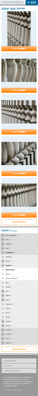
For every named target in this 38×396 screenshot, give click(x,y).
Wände (9, 321)
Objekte (10, 244)
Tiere (9, 338)
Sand (9, 313)
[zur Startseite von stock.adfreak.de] (12, 2)
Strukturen (5, 8)
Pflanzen (10, 343)
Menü (33, 2)
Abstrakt (10, 257)
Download (19, 49)
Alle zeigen (13, 231)
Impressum (8, 366)
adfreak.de (8, 386)
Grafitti (9, 287)
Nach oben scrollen (19, 222)
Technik (10, 330)
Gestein (12, 8)
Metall (9, 295)
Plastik (9, 308)
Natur (9, 240)
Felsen (9, 274)
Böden (10, 261)
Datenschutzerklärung (12, 371)
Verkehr (10, 334)
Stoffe (9, 317)
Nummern (10, 304)
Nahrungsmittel (12, 235)
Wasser (9, 326)
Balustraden (11, 270)
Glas (8, 283)
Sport (8, 248)
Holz (8, 291)
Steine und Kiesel (13, 278)
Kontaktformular (10, 361)
